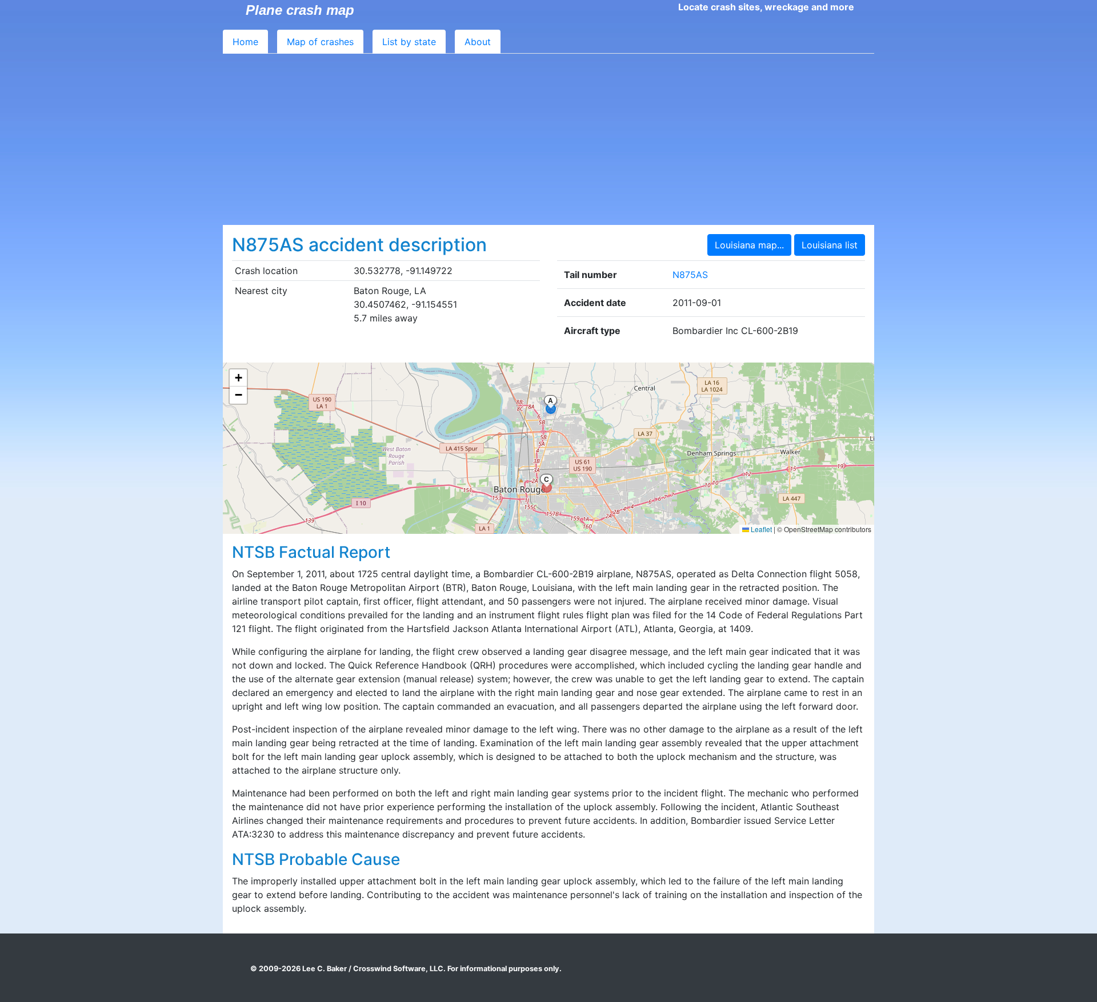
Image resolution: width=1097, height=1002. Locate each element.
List (409, 41)
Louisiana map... (749, 245)
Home (245, 41)
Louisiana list (830, 245)
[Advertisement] (548, 139)
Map (320, 41)
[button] (238, 378)
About (478, 41)
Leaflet (760, 529)
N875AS (690, 274)
